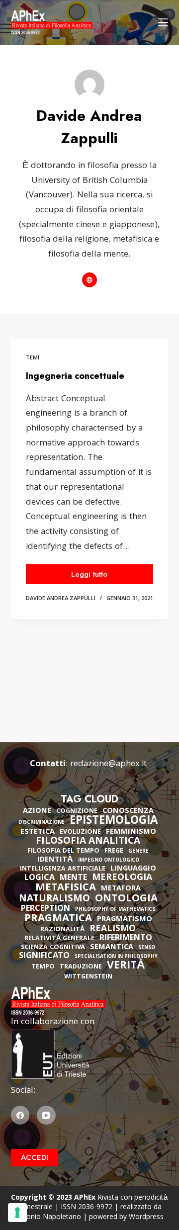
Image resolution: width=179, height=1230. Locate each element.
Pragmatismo (124, 920)
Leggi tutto (99, 576)
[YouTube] (46, 1115)
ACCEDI (34, 1157)
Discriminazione (41, 823)
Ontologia (126, 899)
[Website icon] (89, 279)
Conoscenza (128, 811)
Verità (126, 966)
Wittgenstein (88, 977)
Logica (39, 878)
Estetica (37, 832)
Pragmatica (58, 919)
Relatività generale (59, 939)
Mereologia (122, 878)
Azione (37, 811)
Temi (32, 358)
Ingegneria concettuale (75, 375)
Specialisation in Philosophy (116, 957)
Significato (44, 956)
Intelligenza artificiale (62, 869)
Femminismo (131, 832)
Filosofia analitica (88, 842)
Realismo (113, 929)
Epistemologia (114, 822)
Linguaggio (133, 869)
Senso (146, 948)
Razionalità (62, 930)
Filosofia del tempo (63, 851)
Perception (45, 909)
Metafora (121, 889)
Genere (138, 852)
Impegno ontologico (108, 861)
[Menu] (163, 22)
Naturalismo (54, 899)
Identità (55, 860)
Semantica (111, 948)
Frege (113, 851)
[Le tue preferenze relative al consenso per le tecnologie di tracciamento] (17, 1212)
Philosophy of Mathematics (115, 910)
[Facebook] (20, 1115)
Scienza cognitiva (53, 948)
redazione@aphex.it (108, 764)
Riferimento (125, 938)
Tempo (43, 967)
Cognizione (76, 811)
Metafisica (65, 888)
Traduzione (81, 967)
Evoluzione (80, 832)
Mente (73, 878)
